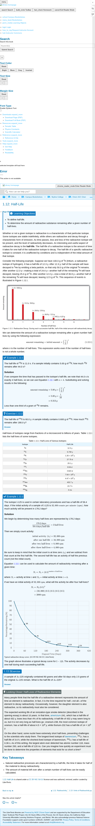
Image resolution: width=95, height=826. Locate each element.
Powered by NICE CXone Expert (37, 812)
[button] (9, 150)
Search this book (6, 42)
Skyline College (57, 197)
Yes (7, 803)
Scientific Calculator (12, 132)
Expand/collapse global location (91, 196)
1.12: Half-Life (8, 779)
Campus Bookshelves (34, 197)
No (16, 803)
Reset (4, 66)
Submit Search (7, 50)
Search (6, 192)
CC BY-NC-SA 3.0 (36, 779)
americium (55, 715)
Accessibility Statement (12, 822)
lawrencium (70, 736)
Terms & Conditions (82, 820)
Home (14, 197)
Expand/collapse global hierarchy (5, 197)
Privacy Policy (68, 820)
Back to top (7, 791)
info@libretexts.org (56, 822)
